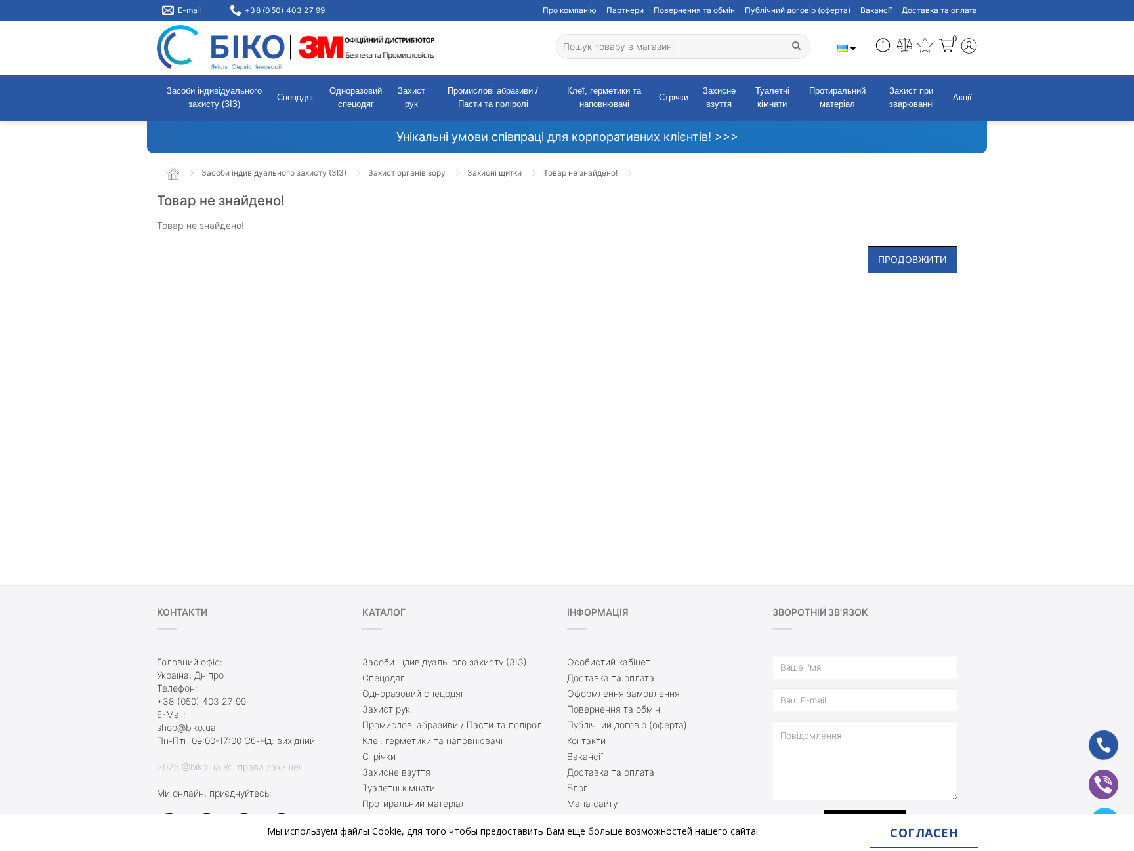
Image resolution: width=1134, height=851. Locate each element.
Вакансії (876, 10)
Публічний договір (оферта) (797, 10)
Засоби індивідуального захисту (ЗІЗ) (214, 97)
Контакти (586, 740)
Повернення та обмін (694, 10)
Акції (962, 97)
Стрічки (673, 97)
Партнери (625, 10)
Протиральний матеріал (837, 97)
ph (1093, 737)
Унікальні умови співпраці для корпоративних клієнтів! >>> (567, 137)
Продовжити (912, 259)
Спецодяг (295, 97)
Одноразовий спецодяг (355, 97)
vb (1093, 776)
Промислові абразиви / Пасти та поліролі (493, 97)
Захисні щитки (494, 173)
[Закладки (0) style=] (925, 47)
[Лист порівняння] (904, 47)
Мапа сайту (592, 803)
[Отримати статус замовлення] (883, 47)
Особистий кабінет (608, 661)
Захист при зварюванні (911, 97)
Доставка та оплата (939, 10)
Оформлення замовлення (623, 693)
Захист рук (411, 97)
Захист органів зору (407, 173)
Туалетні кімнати (772, 97)
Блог (577, 787)
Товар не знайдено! (580, 173)
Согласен (924, 833)
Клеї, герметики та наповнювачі (604, 97)
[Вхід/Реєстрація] (969, 47)
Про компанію (570, 10)
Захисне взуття (719, 97)
